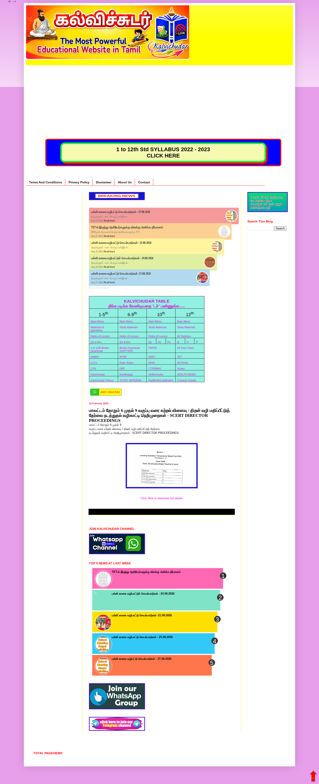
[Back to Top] (313, 774)
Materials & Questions (97, 329)
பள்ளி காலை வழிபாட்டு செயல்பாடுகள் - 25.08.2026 (121, 242)
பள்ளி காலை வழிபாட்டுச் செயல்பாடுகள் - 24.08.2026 (122, 258)
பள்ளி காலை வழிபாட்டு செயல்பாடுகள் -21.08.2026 (121, 273)
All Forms (182, 362)
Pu (169, 342)
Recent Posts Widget (98, 288)
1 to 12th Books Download (100, 349)
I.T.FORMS (154, 368)
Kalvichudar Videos (102, 380)
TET (179, 356)
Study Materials (129, 327)
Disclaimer (103, 182)
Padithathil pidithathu (160, 380)
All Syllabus (184, 336)
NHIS (151, 362)
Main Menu (97, 321)
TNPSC (152, 348)
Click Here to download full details (161, 498)
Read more (109, 220)
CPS (93, 368)
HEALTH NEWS (186, 374)
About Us (125, 182)
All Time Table (185, 348)
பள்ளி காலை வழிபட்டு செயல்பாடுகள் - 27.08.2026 (120, 212)
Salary (181, 368)
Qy (150, 342)
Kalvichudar (98, 374)
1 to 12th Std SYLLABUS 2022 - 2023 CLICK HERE (163, 152)
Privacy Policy (79, 182)
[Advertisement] (159, 95)
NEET (151, 356)
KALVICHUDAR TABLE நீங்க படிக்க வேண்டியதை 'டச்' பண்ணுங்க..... (147, 303)
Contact (144, 182)
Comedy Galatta (186, 380)
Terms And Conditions (45, 182)
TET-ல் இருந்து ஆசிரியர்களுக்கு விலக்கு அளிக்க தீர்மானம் (127, 227)
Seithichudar (155, 374)
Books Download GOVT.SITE (130, 349)
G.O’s (94, 362)
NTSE (123, 356)
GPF (122, 368)
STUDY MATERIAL (131, 380)
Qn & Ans (96, 342)
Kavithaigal (126, 374)
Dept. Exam (126, 362)
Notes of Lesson (100, 336)
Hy (159, 342)
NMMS (95, 356)
